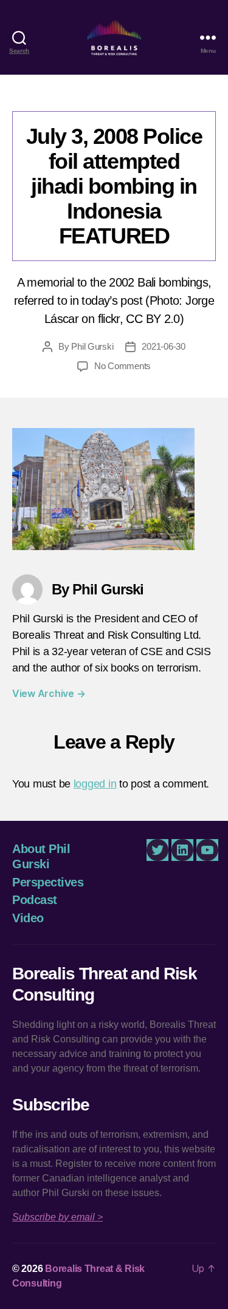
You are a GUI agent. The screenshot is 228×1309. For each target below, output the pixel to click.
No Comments (122, 366)
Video (28, 918)
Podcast (34, 899)
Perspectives (47, 882)
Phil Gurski (92, 346)
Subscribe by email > (57, 1217)
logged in (95, 784)
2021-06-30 (163, 346)
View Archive (48, 693)
